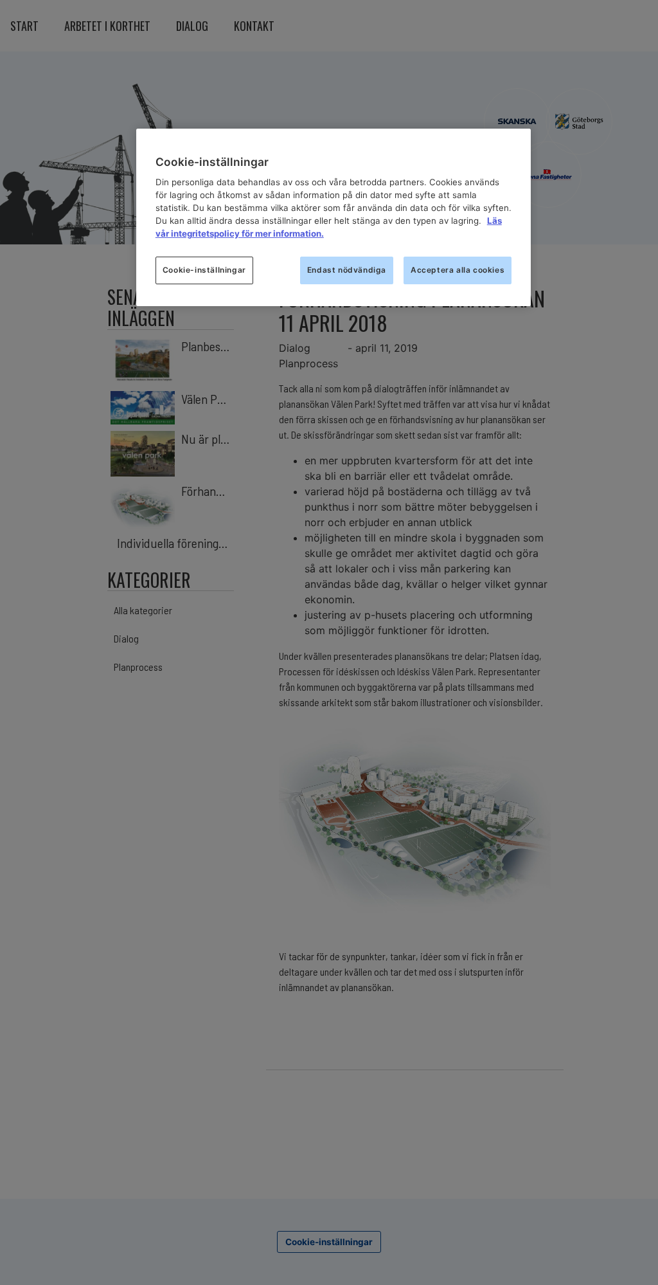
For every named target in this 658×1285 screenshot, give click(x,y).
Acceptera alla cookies (457, 270)
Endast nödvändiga (346, 270)
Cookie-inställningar (204, 270)
